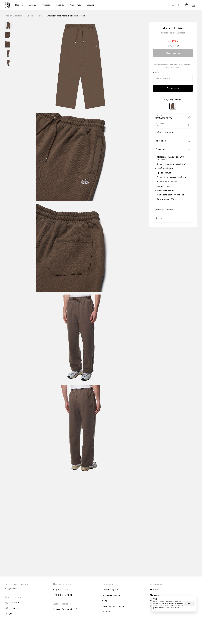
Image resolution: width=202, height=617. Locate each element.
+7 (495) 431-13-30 (62, 590)
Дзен (11, 614)
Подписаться (173, 88)
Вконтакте (14, 603)
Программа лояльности (113, 606)
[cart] (186, 5)
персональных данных (160, 605)
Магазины (154, 595)
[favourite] (173, 5)
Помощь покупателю (111, 590)
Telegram (13, 608)
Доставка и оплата (111, 595)
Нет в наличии (173, 53)
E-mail (156, 73)
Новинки (19, 5)
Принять (189, 604)
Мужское (46, 5)
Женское (60, 5)
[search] (179, 5)
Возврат (106, 601)
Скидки (90, 5)
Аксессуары (75, 5)
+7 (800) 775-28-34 (62, 595)
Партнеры (106, 612)
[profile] (193, 5)
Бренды (32, 5)
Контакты (154, 590)
